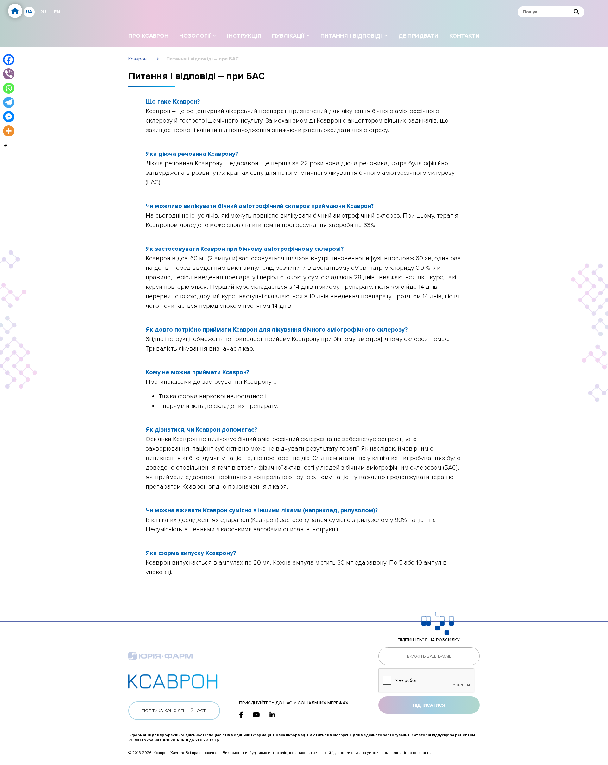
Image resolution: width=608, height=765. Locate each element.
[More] (8, 130)
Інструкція (244, 35)
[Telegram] (8, 102)
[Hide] (5, 145)
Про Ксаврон (148, 35)
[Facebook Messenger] (8, 116)
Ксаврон (137, 59)
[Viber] (8, 73)
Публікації (288, 35)
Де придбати (418, 35)
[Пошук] (576, 11)
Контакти (464, 35)
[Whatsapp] (8, 88)
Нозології (195, 35)
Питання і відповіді (351, 35)
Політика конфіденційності (174, 710)
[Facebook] (8, 59)
